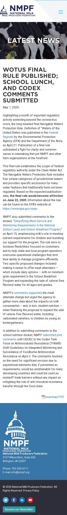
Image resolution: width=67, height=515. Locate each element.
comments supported (28, 293)
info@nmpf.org (20, 472)
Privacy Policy (31, 490)
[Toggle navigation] (61, 15)
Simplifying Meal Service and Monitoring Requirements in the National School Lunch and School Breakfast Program (31, 225)
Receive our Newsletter (19, 509)
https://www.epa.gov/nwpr (20, 208)
